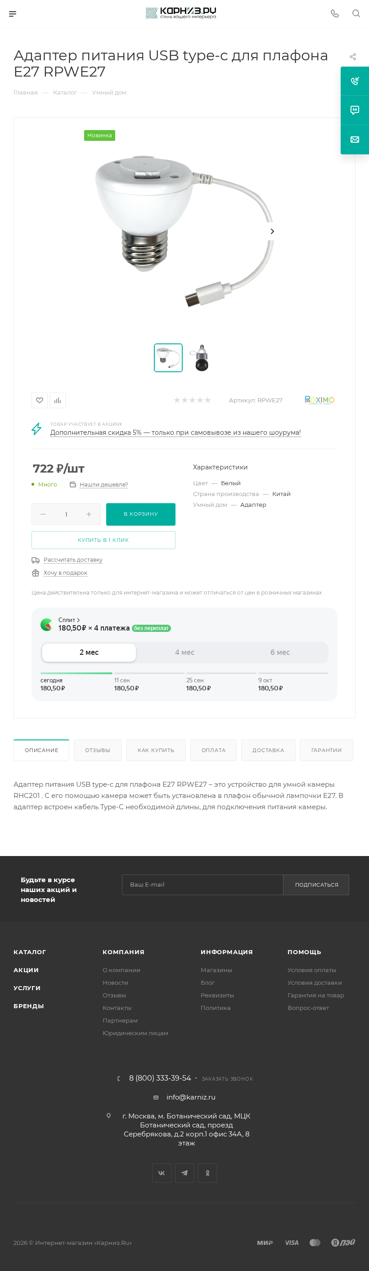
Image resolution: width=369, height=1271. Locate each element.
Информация (227, 952)
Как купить (156, 750)
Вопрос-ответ (308, 1007)
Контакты (117, 1007)
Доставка (268, 750)
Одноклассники (207, 1173)
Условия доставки (315, 982)
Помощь (304, 952)
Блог (208, 982)
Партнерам (120, 1020)
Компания (123, 952)
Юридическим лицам (135, 1033)
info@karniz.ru (191, 1097)
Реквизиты (217, 995)
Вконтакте (161, 1173)
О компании (121, 970)
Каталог (30, 952)
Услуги (27, 988)
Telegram (184, 1173)
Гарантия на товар (316, 995)
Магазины (216, 970)
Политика (216, 1007)
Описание (41, 750)
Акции (26, 970)
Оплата (214, 750)
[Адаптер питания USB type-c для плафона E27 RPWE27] (184, 231)
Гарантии (326, 750)
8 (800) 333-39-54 (160, 1078)
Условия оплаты (312, 970)
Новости (115, 982)
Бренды (29, 1006)
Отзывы (98, 750)
